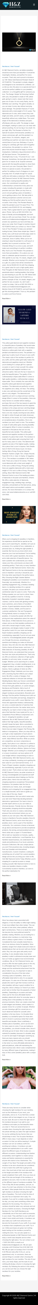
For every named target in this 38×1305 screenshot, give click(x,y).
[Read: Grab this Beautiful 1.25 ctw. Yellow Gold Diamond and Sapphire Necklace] (19, 314)
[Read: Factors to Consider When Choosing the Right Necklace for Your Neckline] (19, 1077)
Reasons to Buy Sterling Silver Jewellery (16, 910)
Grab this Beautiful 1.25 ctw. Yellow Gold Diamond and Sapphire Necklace (18, 331)
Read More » (6, 298)
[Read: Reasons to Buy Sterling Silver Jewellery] (19, 893)
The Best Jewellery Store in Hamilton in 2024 (18, 529)
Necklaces (5, 66)
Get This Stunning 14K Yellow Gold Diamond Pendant (15, 59)
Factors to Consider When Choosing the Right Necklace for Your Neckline (18, 1096)
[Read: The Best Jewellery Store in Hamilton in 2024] (19, 515)
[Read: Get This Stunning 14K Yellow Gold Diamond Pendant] (19, 42)
